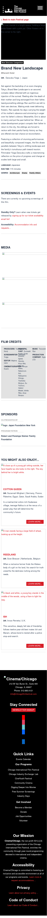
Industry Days (23, 795)
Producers (9, 349)
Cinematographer (12, 366)
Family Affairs (35, 173)
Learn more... (35, 521)
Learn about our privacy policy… (23, 892)
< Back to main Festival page (15, 19)
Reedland (9, 554)
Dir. (2, 78)
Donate (23, 811)
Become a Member (23, 807)
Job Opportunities (23, 816)
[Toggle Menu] (40, 7)
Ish (5, 616)
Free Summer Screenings (23, 791)
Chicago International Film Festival (23, 769)
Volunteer (23, 820)
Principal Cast (22, 350)
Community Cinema (23, 782)
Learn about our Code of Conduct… (23, 905)
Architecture (15, 173)
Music (35, 349)
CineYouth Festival (23, 778)
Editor (7, 360)
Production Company (38, 355)
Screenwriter (10, 354)
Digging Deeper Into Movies (23, 787)
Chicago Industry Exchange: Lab (23, 774)
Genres (4, 173)
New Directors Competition (12, 62)
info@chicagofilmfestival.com (23, 693)
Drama (24, 173)
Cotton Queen (12, 489)
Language (6, 165)
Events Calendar (23, 759)
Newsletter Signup (23, 709)
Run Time (5, 169)
